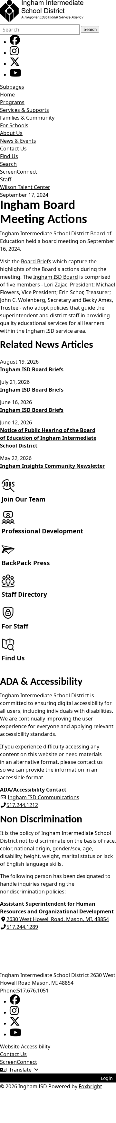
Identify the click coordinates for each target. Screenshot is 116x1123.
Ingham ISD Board (55, 276)
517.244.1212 (22, 805)
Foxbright (90, 1086)
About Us (11, 133)
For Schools (14, 125)
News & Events (18, 140)
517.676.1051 (33, 990)
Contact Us (13, 148)
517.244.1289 (22, 926)
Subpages (12, 86)
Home (7, 94)
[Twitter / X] (15, 63)
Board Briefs (36, 261)
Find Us (9, 156)
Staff (5, 179)
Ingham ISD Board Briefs (31, 369)
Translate (20, 1069)
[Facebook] (15, 41)
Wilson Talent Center (25, 187)
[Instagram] (14, 52)
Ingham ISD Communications (43, 797)
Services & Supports (24, 109)
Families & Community (27, 117)
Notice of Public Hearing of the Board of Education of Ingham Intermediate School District (48, 438)
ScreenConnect (18, 171)
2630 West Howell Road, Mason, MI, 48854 (57, 919)
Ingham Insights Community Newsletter (52, 465)
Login (107, 1078)
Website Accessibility (25, 1046)
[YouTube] (15, 74)
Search (90, 29)
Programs (12, 102)
